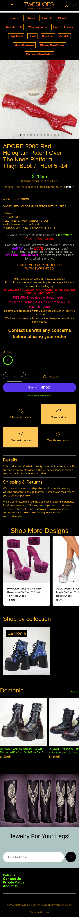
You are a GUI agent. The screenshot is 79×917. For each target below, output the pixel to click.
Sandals (64, 36)
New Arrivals (14, 27)
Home (15, 18)
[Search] (12, 5)
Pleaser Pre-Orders (52, 45)
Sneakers (47, 36)
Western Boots (37, 27)
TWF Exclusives (63, 27)
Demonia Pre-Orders (39, 54)
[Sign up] (70, 857)
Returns (30, 18)
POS (42, 904)
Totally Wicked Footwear (27, 904)
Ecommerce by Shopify (60, 904)
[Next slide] (72, 571)
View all (74, 691)
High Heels (16, 36)
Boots (32, 36)
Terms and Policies (39, 912)
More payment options (39, 395)
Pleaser (63, 18)
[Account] (66, 5)
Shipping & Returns (22, 482)
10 (51, 135)
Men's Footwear (24, 45)
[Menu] (4, 5)
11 (55, 135)
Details (10, 460)
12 (58, 135)
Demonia (46, 18)
